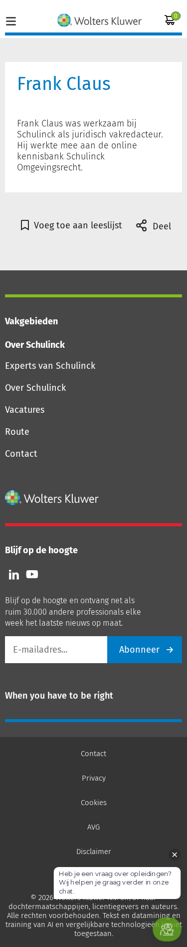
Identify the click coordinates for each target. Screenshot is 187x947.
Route (17, 431)
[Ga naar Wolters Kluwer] (52, 497)
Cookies (94, 802)
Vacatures (24, 409)
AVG (93, 827)
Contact (21, 453)
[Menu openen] (11, 20)
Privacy (94, 778)
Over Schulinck (35, 387)
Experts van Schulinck (50, 365)
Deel (160, 226)
